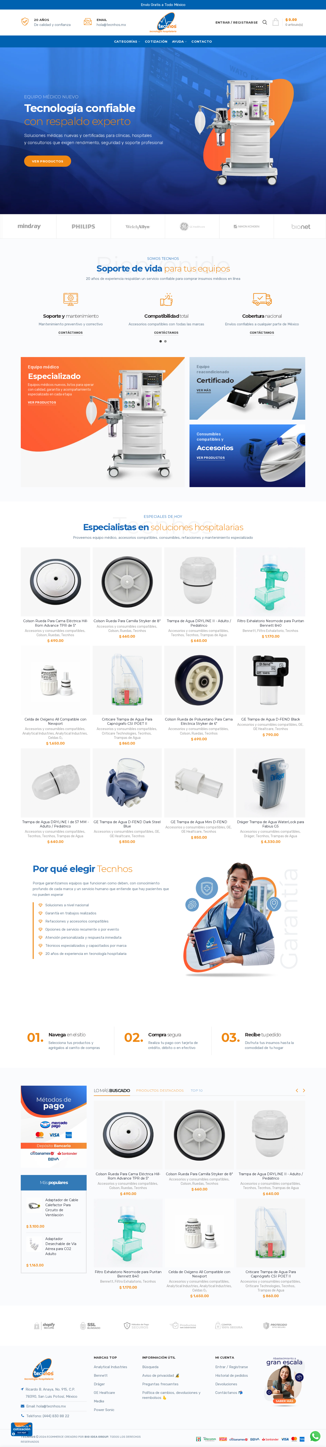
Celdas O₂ (55, 738)
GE (300, 725)
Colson (42, 635)
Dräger (249, 836)
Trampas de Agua (213, 635)
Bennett (249, 631)
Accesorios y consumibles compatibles (54, 631)
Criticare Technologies (119, 733)
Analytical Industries (38, 733)
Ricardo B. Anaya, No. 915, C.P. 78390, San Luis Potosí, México (51, 1393)
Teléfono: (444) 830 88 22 (47, 1416)
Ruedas (54, 635)
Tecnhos (67, 635)
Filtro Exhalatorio (270, 631)
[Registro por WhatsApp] (315, 1436)
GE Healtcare (263, 729)
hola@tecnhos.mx (111, 25)
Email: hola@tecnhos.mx (46, 1406)
